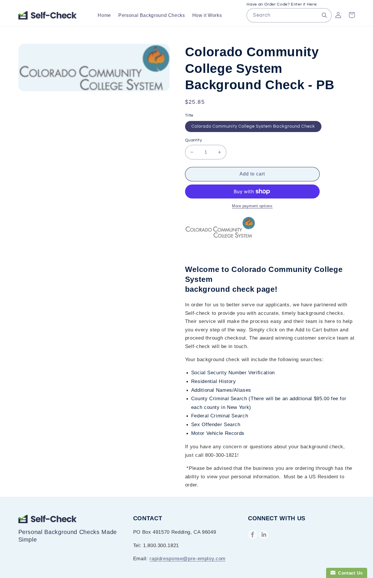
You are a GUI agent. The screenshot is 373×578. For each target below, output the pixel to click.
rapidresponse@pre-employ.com (187, 558)
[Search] (324, 15)
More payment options (252, 206)
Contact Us (349, 572)
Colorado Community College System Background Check (253, 126)
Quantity (193, 140)
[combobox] (289, 15)
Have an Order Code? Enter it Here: (282, 4)
